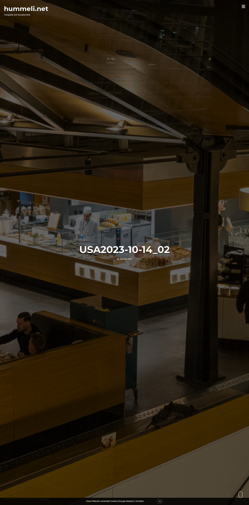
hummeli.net (26, 9)
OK (159, 501)
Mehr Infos (149, 501)
